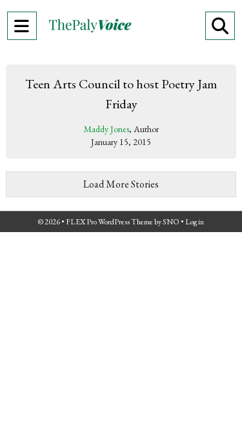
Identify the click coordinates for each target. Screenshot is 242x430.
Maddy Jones (106, 129)
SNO (171, 222)
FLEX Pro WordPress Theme (109, 222)
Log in (194, 222)
